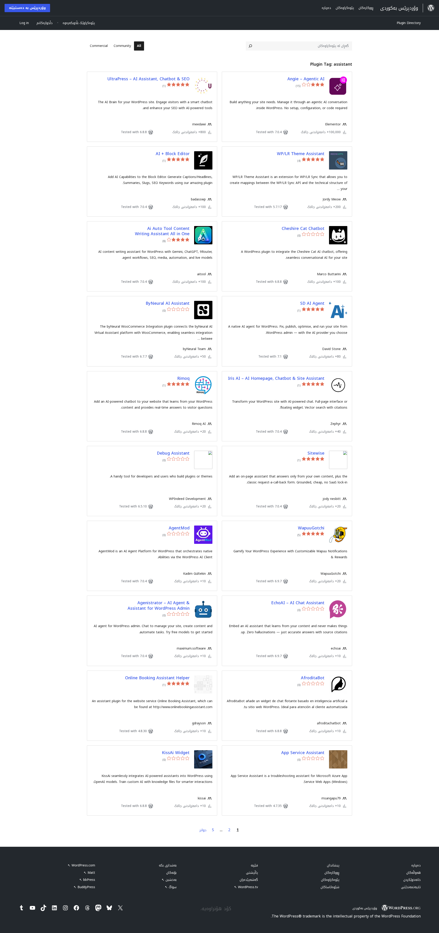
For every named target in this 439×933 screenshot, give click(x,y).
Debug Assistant (173, 453)
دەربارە (416, 865)
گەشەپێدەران (249, 880)
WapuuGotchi (311, 528)
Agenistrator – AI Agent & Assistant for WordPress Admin (159, 605)
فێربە (254, 865)
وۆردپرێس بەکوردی (364, 908)
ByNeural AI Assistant (168, 303)
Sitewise (316, 453)
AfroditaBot (312, 678)
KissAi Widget (176, 752)
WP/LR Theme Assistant (300, 153)
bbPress (87, 880)
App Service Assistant (302, 752)
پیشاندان (333, 865)
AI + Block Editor (173, 153)
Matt (89, 873)
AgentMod (179, 528)
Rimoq (183, 378)
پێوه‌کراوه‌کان (330, 880)
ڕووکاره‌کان (331, 873)
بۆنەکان (171, 873)
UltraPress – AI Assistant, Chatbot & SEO (148, 79)
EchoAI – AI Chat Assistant (297, 603)
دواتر (203, 830)
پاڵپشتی (252, 873)
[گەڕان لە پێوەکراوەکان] (250, 46)
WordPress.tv (246, 887)
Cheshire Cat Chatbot (303, 228)
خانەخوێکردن (412, 880)
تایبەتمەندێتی (411, 887)
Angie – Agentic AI (305, 79)
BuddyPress (84, 887)
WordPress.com (81, 865)
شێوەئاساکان (330, 887)
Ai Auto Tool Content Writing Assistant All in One (162, 231)
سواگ (171, 887)
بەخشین (169, 880)
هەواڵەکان (413, 873)
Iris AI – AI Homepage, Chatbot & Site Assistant (276, 378)
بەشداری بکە (168, 865)
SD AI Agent (312, 303)
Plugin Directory (409, 23)
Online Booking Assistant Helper (157, 678)
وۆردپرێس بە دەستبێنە (27, 8)
